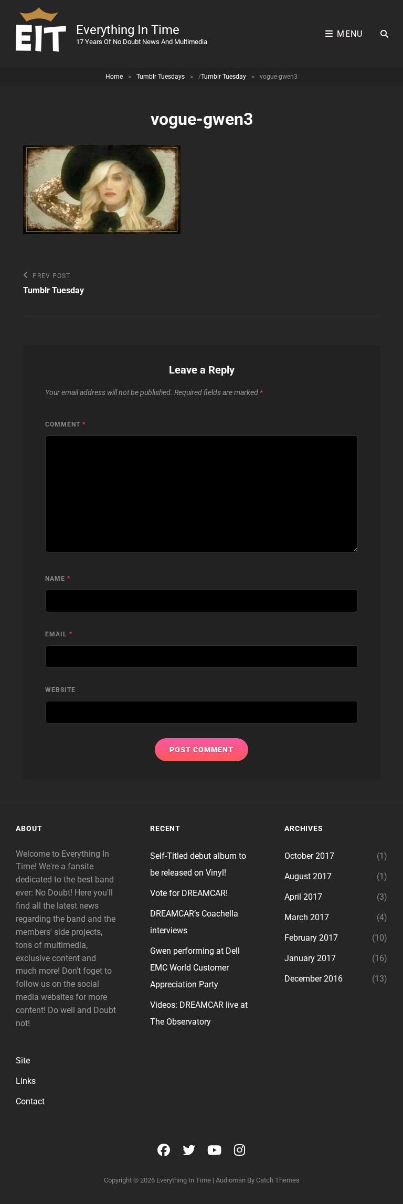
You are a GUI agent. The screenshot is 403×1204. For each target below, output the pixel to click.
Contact (30, 1101)
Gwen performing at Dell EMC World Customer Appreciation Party (195, 967)
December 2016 (313, 979)
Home (114, 76)
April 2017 (303, 897)
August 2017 (308, 876)
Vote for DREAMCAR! (189, 893)
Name (57, 578)
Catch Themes (278, 1180)
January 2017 (310, 958)
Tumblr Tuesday (223, 76)
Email (58, 634)
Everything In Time (127, 30)
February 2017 (311, 938)
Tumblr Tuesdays (160, 76)
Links (26, 1081)
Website (60, 690)
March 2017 (306, 917)
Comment (65, 424)
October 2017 (309, 856)
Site (23, 1061)
